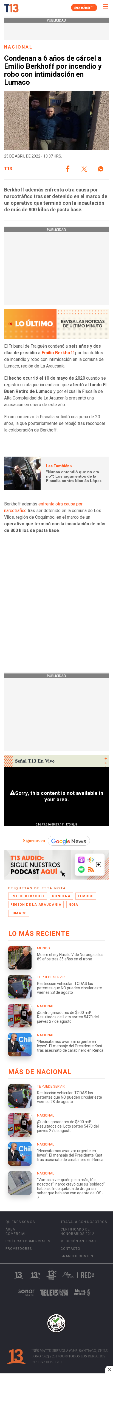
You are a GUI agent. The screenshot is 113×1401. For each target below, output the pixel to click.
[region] (56, 1388)
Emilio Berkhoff (58, 352)
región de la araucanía (35, 905)
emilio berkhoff (27, 896)
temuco (86, 896)
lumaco (18, 913)
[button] (68, 169)
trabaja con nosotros (84, 1222)
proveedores (18, 1249)
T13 (8, 168)
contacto (70, 1249)
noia (73, 905)
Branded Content (78, 1256)
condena (61, 896)
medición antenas (78, 1241)
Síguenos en (34, 840)
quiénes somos (20, 1222)
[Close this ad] (109, 1369)
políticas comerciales (27, 1241)
